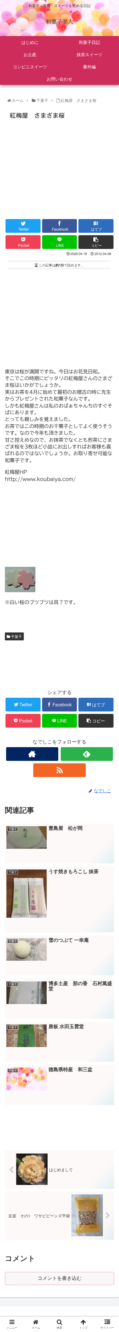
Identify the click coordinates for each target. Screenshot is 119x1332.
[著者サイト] (32, 754)
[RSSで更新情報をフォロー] (59, 770)
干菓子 (16, 636)
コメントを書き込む (59, 1278)
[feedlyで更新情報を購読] (87, 754)
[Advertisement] (59, 167)
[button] (108, 831)
